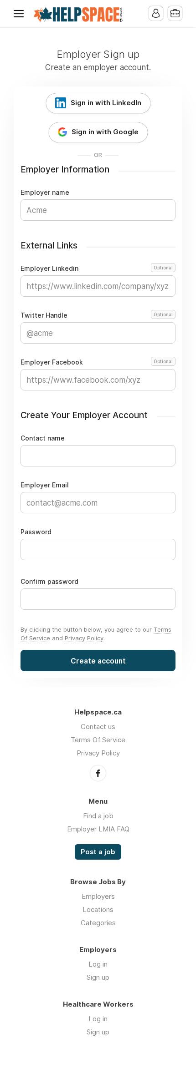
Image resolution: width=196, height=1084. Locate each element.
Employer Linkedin (97, 268)
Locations (98, 909)
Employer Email (45, 485)
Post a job (98, 852)
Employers (98, 896)
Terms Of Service (98, 739)
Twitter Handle (97, 315)
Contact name (43, 438)
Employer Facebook (97, 362)
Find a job (98, 815)
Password (36, 532)
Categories (98, 922)
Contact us (98, 726)
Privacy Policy (84, 638)
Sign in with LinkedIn (106, 102)
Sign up (98, 977)
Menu (20, 13)
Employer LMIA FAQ (98, 829)
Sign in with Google (105, 131)
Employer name (45, 192)
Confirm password (49, 581)
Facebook (98, 773)
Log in (98, 964)
